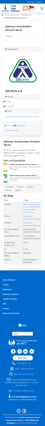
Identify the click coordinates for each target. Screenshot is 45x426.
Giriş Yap (30, 2)
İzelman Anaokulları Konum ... (16, 18)
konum (8, 190)
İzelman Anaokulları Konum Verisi (22, 164)
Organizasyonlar (12, 15)
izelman (30, 187)
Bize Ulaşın (23, 358)
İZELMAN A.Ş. (27, 15)
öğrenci (18, 190)
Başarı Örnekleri (11, 130)
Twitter (8, 101)
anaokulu (9, 187)
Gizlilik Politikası (10, 299)
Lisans (6, 284)
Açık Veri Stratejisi (11, 313)
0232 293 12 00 (28, 374)
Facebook (9, 106)
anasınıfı (20, 187)
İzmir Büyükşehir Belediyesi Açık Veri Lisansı (22, 116)
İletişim (6, 308)
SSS (4, 303)
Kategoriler (20, 125)
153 (29, 363)
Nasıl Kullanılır (9, 280)
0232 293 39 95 (26, 369)
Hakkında (7, 289)
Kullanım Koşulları (11, 294)
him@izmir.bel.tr (28, 391)
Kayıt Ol (39, 2)
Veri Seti (10, 125)
